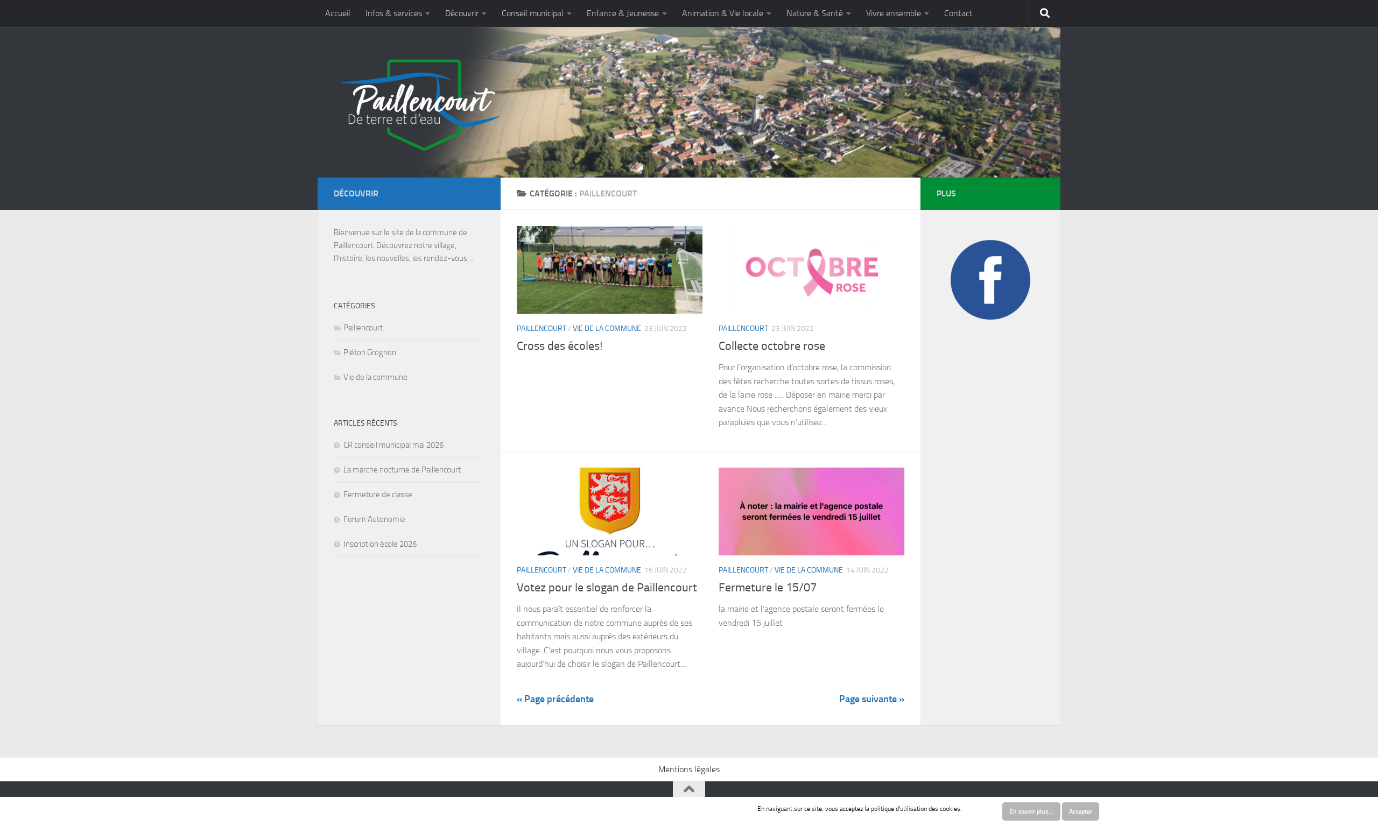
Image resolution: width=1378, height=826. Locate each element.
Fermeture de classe (377, 494)
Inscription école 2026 (380, 544)
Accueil (337, 13)
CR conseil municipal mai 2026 (393, 445)
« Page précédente (555, 699)
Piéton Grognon (369, 352)
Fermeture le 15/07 (768, 588)
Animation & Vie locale (722, 13)
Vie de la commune (607, 328)
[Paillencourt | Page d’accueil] (419, 104)
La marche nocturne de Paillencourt (402, 470)
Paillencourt (541, 328)
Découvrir (462, 13)
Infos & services (393, 13)
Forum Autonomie (374, 519)
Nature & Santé (814, 13)
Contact (958, 13)
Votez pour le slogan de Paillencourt (607, 588)
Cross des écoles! (559, 346)
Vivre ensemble (893, 13)
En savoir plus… (1031, 811)
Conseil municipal (533, 13)
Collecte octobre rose (772, 346)
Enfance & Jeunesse (623, 13)
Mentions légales (689, 769)
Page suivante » (871, 699)
